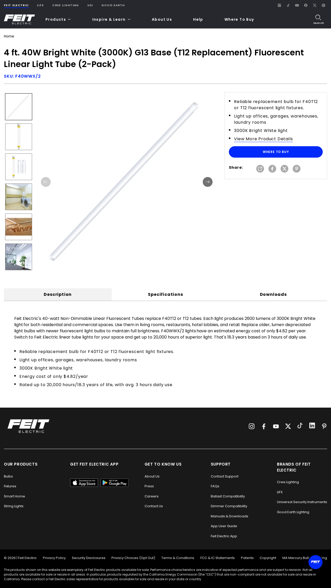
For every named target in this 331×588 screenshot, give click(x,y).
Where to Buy (276, 152)
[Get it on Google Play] (115, 483)
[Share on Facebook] (272, 169)
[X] (314, 5)
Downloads (273, 294)
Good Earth (113, 5)
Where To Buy (239, 19)
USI (90, 5)
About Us (162, 19)
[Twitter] (288, 426)
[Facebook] (306, 5)
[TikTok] (288, 5)
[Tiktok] (300, 426)
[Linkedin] (312, 426)
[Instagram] (279, 5)
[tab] (58, 294)
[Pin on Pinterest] (296, 169)
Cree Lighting (65, 5)
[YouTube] (297, 5)
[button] (58, 19)
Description (58, 294)
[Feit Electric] (19, 19)
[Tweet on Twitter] (284, 169)
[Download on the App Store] (84, 483)
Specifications (165, 294)
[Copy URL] (260, 169)
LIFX (40, 5)
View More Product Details (263, 139)
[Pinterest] (323, 5)
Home (9, 36)
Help (198, 19)
